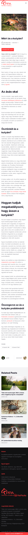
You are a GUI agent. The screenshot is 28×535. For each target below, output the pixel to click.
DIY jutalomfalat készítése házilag (11, 440)
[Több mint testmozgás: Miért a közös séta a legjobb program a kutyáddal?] (14, 383)
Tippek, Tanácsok (5, 44)
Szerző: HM (5, 347)
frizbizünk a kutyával (7, 316)
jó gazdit (7, 84)
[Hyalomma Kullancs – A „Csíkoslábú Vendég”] (14, 407)
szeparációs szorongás (8, 262)
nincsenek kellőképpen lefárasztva (11, 100)
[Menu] (26, 3)
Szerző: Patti (16, 347)
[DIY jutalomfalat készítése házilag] (14, 431)
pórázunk (9, 321)
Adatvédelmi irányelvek (8, 477)
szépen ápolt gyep (7, 64)
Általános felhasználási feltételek (11, 479)
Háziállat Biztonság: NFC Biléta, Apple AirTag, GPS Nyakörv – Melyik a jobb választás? (12, 515)
